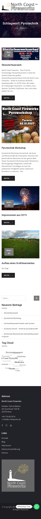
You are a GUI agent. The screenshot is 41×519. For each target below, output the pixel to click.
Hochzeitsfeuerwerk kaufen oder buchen (19, 323)
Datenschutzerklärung (11, 449)
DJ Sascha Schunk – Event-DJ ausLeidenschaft (21, 329)
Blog (3, 442)
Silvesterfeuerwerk (12, 65)
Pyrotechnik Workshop (14, 148)
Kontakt (5, 438)
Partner (5, 453)
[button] (36, 506)
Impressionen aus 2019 (14, 215)
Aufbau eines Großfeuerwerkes (18, 263)
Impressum (6, 445)
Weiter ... (7, 98)
